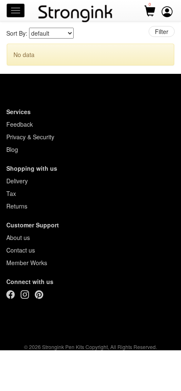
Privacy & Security (30, 137)
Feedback (19, 124)
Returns (16, 206)
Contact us (20, 250)
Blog (12, 149)
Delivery (17, 181)
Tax (11, 193)
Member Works (26, 262)
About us (18, 237)
